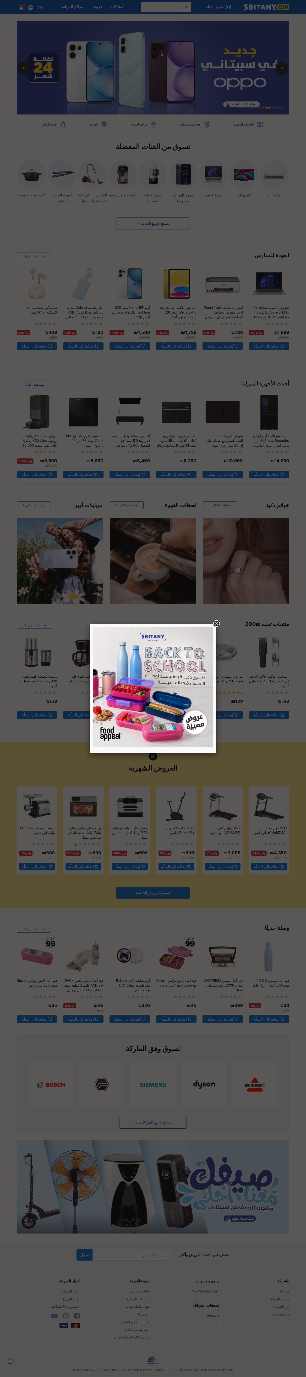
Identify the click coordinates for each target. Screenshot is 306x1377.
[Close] (216, 623)
